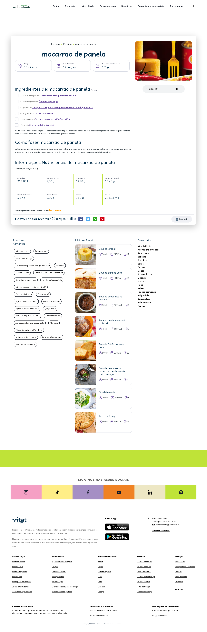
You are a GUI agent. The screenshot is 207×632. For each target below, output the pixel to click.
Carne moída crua (44, 113)
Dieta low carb (18, 561)
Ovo (100, 576)
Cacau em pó (43, 294)
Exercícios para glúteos (62, 591)
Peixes (141, 288)
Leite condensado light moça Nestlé (30, 287)
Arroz (100, 561)
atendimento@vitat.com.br (167, 524)
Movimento (58, 556)
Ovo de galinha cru (23, 294)
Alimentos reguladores (22, 591)
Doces (141, 270)
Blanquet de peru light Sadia (27, 316)
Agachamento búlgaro (62, 561)
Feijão (100, 566)
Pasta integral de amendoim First (49, 273)
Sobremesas (144, 302)
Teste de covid (181, 576)
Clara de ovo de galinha (25, 280)
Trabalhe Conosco (161, 530)
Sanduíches (144, 298)
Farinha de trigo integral (25, 337)
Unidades (179, 581)
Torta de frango (143, 586)
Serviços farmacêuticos (185, 566)
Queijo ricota (50, 308)
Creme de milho (144, 571)
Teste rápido (180, 561)
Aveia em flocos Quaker (25, 344)
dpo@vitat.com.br (159, 615)
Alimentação (18, 556)
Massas (142, 277)
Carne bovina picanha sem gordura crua (32, 265)
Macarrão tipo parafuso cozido (59, 95)
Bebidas (142, 256)
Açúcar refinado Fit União (26, 301)
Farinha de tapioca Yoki (52, 280)
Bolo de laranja (143, 581)
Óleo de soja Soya (48, 101)
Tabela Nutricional (107, 556)
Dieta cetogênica (19, 571)
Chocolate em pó (53, 316)
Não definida (144, 246)
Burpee (55, 566)
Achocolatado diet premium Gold (29, 323)
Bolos (141, 263)
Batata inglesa (104, 571)
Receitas (55, 44)
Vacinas (178, 571)
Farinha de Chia (22, 273)
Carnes (141, 267)
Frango (101, 591)
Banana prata (41, 251)
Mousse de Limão (144, 561)
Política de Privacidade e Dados (103, 610)
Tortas (141, 305)
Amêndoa (60, 265)
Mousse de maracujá (146, 576)
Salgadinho (144, 295)
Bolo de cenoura (144, 566)
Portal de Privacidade (99, 615)
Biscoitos (142, 260)
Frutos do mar (145, 274)
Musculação (57, 581)
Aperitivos (143, 253)
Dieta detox (17, 576)
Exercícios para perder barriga (65, 586)
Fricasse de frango (144, 591)
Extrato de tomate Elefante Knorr (54, 119)
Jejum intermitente (20, 586)
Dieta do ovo (17, 566)
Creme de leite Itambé (41, 125)
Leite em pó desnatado (52, 337)
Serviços (179, 556)
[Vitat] (22, 6)
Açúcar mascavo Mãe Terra (27, 308)
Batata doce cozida (51, 301)
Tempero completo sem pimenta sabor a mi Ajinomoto (62, 107)
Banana (101, 586)
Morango (54, 323)
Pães (140, 284)
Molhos (142, 281)
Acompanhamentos (149, 249)
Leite (100, 581)
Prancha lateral (59, 571)
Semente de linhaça (23, 258)
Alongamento (58, 576)
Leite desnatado (22, 251)
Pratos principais (147, 291)
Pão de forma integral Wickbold (28, 330)
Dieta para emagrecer (21, 581)
